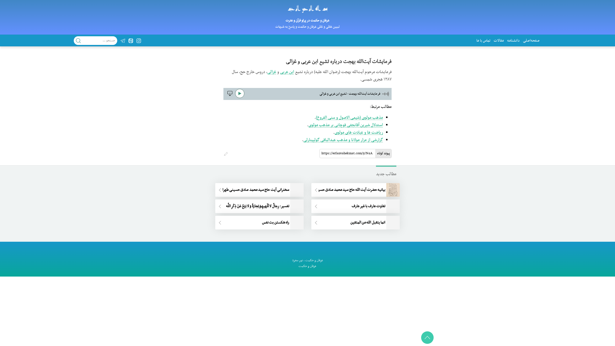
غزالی (271, 72)
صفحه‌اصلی (531, 40)
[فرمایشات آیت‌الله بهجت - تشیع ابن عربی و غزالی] (229, 95)
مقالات (499, 40)
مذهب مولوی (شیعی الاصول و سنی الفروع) (349, 117)
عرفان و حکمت (314, 260)
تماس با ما (483, 40)
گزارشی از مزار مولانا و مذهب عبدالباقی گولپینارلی (343, 140)
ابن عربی (287, 72)
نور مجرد (297, 260)
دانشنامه (513, 40)
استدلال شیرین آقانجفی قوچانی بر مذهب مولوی (345, 125)
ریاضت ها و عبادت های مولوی (359, 132)
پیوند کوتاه (383, 153)
